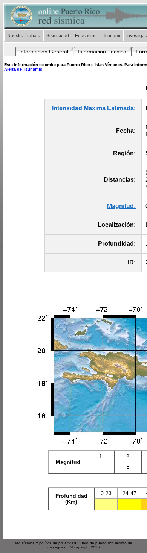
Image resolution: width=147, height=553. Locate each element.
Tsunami (111, 35)
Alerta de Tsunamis (23, 69)
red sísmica (25, 543)
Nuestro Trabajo (23, 35)
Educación (86, 35)
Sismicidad (57, 35)
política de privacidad (57, 543)
